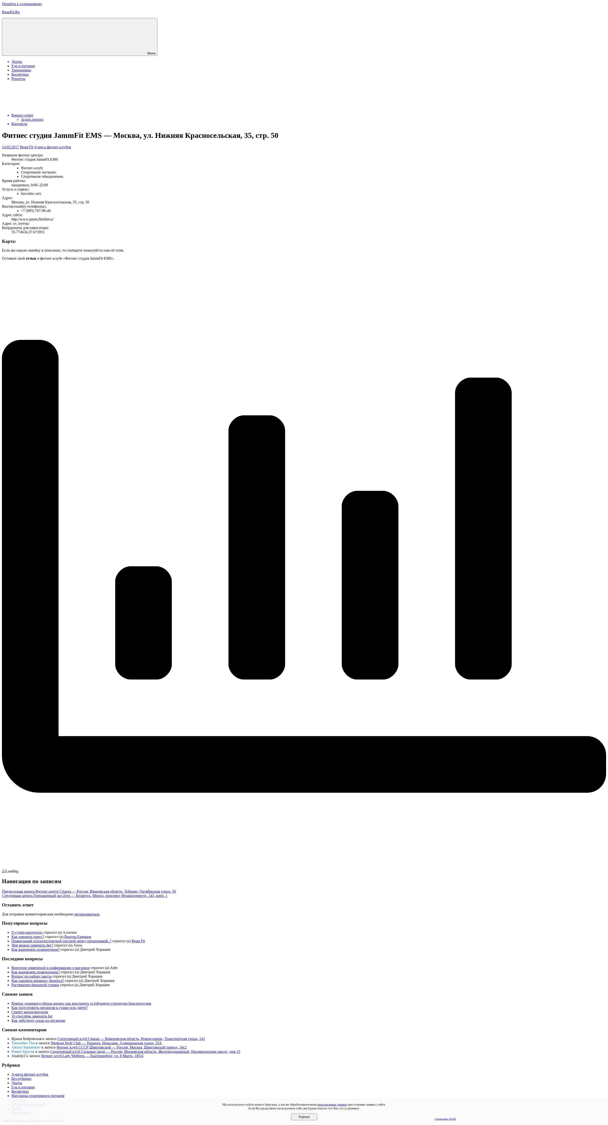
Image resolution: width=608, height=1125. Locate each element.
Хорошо (304, 1117)
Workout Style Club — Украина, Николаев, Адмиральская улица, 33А (106, 1043)
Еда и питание (23, 66)
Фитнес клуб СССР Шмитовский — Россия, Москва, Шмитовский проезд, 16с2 (122, 1047)
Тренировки (21, 70)
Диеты (16, 62)
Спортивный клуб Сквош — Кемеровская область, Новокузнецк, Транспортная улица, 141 (131, 1039)
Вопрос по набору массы (31, 976)
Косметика (20, 74)
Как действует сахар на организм (38, 1020)
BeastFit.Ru (11, 12)
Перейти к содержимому (22, 4)
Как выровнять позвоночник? (35, 949)
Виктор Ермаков (77, 937)
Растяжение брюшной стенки (35, 985)
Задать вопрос (32, 119)
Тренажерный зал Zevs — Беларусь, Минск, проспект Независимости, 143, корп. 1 (84, 896)
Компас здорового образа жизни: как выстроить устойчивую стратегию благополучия (81, 1003)
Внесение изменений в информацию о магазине (50, 968)
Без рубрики (21, 1079)
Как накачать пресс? (27, 937)
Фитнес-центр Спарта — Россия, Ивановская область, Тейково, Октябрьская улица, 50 (89, 891)
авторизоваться (86, 914)
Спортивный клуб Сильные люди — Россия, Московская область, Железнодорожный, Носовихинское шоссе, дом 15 (145, 1052)
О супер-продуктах (27, 932)
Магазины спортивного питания (37, 1096)
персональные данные (332, 1104)
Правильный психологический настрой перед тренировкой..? (61, 941)
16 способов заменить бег (32, 1016)
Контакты (19, 124)
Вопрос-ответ (22, 115)
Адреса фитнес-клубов (52, 147)
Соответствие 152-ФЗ (445, 1119)
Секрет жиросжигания (29, 1012)
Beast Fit (26, 147)
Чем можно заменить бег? (32, 945)
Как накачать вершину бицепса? (37, 981)
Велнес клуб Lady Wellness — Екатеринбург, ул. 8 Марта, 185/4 (92, 1056)
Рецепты (18, 79)
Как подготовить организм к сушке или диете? (49, 1008)
